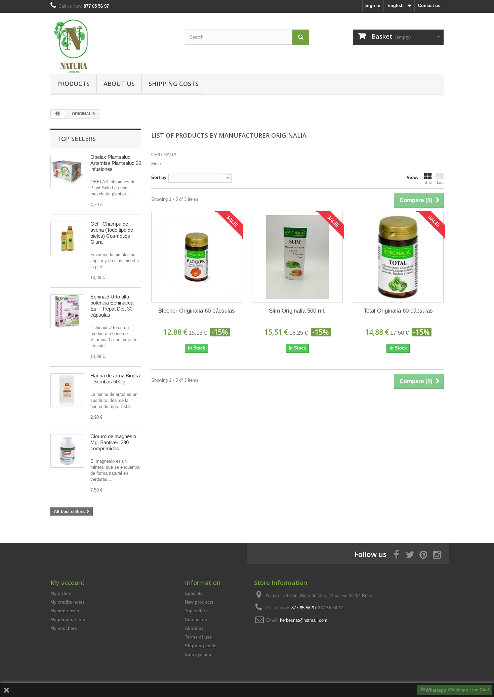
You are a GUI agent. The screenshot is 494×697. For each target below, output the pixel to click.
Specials (194, 593)
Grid (427, 182)
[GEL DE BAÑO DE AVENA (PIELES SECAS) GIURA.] (67, 238)
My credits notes (67, 602)
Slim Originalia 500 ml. (297, 311)
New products (199, 602)
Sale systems (198, 654)
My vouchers (63, 628)
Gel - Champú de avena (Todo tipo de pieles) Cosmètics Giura (111, 233)
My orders (60, 593)
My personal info (67, 619)
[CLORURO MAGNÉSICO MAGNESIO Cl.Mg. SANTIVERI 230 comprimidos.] (67, 451)
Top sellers (76, 139)
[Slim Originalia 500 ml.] (297, 257)
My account (67, 582)
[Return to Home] (57, 114)
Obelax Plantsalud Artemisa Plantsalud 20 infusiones (115, 163)
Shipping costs (174, 84)
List (440, 182)
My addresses (64, 610)
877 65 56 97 (330, 607)
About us (119, 84)
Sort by (158, 177)
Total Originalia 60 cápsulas (398, 311)
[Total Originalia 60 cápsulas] (398, 257)
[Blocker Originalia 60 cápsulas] (197, 257)
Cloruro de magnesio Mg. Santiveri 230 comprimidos (113, 442)
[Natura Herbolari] (112, 46)
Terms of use (198, 637)
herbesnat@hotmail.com (303, 620)
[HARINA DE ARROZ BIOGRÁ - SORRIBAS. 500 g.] (67, 390)
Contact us (429, 5)
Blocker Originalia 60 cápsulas (196, 311)
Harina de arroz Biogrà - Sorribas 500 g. (115, 378)
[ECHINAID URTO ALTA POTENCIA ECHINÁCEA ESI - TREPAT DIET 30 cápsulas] (67, 311)
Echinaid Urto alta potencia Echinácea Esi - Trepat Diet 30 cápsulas (111, 306)
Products (73, 84)
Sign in (372, 5)
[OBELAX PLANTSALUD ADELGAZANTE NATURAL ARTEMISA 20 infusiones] (67, 171)
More (156, 163)
